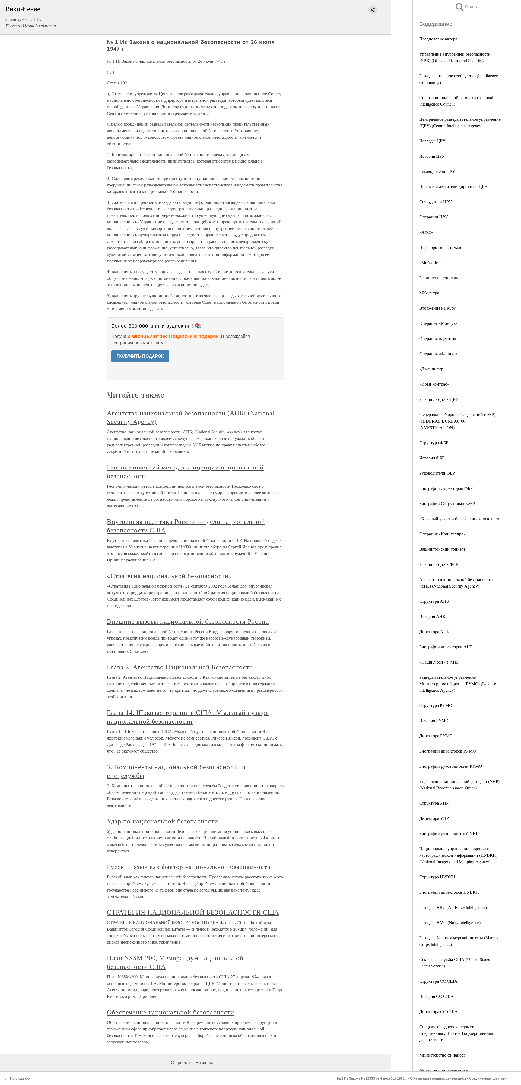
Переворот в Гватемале (440, 247)
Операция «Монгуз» (438, 323)
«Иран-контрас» (434, 384)
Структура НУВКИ (437, 877)
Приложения (20, 1078)
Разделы (204, 1062)
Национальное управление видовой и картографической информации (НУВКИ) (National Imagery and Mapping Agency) (458, 855)
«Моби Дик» (431, 262)
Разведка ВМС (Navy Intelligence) (450, 922)
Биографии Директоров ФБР (446, 488)
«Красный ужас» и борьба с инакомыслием (459, 518)
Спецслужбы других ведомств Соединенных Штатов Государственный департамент (456, 1033)
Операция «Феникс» (438, 353)
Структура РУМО (435, 705)
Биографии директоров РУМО (447, 751)
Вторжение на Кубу (437, 308)
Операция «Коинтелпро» (442, 534)
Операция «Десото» (437, 338)
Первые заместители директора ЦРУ (453, 186)
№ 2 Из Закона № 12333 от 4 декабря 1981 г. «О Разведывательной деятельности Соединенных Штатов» (422, 1078)
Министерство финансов (442, 1055)
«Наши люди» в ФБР (438, 564)
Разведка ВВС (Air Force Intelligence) (453, 907)
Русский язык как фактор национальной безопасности (189, 866)
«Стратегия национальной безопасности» (169, 575)
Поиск (466, 7)
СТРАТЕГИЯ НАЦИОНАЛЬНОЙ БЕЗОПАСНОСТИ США (193, 912)
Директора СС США (438, 1011)
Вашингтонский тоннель (442, 549)
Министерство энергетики (444, 1070)
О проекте (181, 1062)
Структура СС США (438, 981)
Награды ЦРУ (432, 141)
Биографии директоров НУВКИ (449, 892)
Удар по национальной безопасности (162, 821)
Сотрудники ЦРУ (435, 201)
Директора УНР (434, 818)
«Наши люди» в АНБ (439, 662)
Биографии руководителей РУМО (450, 766)
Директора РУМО (436, 735)
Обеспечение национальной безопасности (170, 1012)
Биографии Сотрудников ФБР (447, 503)
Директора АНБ (434, 631)
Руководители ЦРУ (437, 171)
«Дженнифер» (432, 369)
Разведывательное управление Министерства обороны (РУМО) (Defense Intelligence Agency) (457, 683)
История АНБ (432, 616)
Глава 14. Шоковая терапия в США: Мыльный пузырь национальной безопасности (188, 716)
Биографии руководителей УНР (448, 833)
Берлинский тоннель (438, 277)
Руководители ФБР (437, 473)
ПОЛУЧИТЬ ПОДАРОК (140, 356)
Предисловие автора (438, 39)
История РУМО (434, 720)
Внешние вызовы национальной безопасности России (188, 621)
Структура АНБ (434, 601)
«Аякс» (426, 232)
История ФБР (431, 458)
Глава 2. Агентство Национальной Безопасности (180, 666)
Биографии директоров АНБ (445, 646)
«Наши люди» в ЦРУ (438, 399)
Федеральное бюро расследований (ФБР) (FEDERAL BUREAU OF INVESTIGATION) (457, 420)
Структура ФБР (433, 442)
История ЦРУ (432, 156)
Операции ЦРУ (433, 217)
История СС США (436, 996)
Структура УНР (434, 803)
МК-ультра (429, 293)
